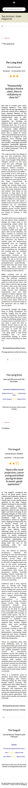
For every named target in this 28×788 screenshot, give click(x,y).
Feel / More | (14, 756)
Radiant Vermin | (14, 394)
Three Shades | (14, 399)
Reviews (7, 38)
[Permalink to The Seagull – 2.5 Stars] (2, 422)
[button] (14, 2)
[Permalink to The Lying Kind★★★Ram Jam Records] (2, 38)
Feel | (14, 752)
